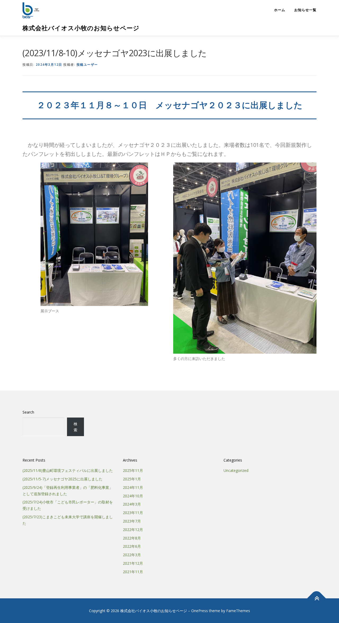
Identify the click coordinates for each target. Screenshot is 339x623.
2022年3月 (132, 554)
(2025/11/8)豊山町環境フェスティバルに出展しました (68, 470)
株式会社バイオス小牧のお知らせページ (81, 28)
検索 (75, 427)
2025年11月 (133, 470)
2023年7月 (132, 521)
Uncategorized (236, 470)
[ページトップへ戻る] (316, 598)
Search (28, 412)
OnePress (199, 610)
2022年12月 (133, 529)
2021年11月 (133, 571)
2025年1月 (132, 478)
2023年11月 (133, 512)
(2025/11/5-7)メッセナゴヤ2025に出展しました (62, 478)
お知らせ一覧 (305, 10)
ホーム (279, 10)
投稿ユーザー (87, 64)
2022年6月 (132, 546)
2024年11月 (133, 487)
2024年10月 (133, 495)
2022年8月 (132, 538)
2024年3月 (132, 504)
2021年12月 (133, 563)
